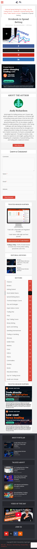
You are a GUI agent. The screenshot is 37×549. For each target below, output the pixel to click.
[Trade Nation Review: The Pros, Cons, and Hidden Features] (12, 262)
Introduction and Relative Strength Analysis (21, 485)
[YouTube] (6, 534)
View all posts (18, 145)
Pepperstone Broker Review (23, 269)
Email (5, 181)
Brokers (19, 259)
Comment (6, 156)
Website (5, 189)
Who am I (3, 545)
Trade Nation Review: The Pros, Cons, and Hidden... (23, 262)
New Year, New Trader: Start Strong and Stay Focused (20, 477)
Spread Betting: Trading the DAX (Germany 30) (20, 493)
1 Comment (17, 481)
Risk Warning (16, 545)
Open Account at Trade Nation (18, 241)
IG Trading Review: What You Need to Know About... (21, 469)
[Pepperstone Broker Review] (12, 270)
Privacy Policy (24, 545)
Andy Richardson (20, 25)
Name (5, 174)
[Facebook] (16, 534)
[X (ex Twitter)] (11, 534)
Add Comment (9, 25)
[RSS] (20, 534)
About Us (9, 545)
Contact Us (4, 546)
